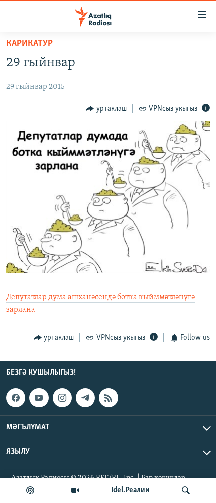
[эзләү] (186, 490)
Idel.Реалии (130, 490)
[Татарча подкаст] (30, 490)
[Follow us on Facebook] (15, 397)
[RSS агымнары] (108, 397)
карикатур (29, 43)
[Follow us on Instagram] (62, 397)
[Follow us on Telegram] (85, 397)
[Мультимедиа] (75, 490)
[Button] (106, 108)
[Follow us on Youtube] (38, 397)
